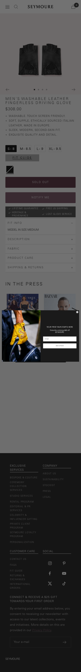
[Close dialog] (77, 312)
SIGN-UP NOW (60, 345)
